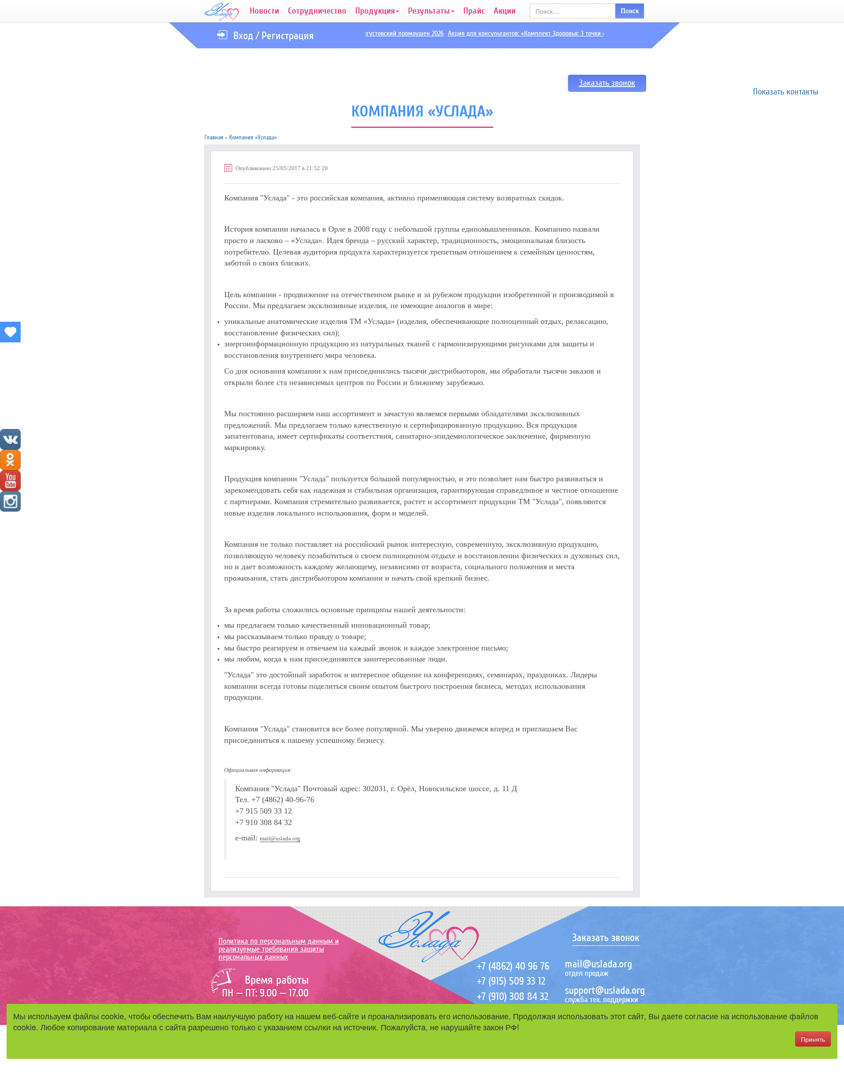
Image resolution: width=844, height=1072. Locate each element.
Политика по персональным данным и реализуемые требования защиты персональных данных (278, 949)
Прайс (474, 11)
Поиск (630, 10)
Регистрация (288, 35)
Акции (505, 11)
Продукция (375, 11)
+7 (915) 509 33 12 (511, 981)
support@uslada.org (605, 990)
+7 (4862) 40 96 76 (513, 966)
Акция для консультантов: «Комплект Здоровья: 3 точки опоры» (524, 33)
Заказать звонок (607, 83)
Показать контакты (786, 92)
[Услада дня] (10, 332)
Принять (813, 1039)
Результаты (429, 11)
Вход (243, 35)
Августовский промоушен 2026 (390, 33)
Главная (213, 137)
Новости (264, 11)
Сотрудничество (317, 11)
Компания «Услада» (253, 137)
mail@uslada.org (280, 838)
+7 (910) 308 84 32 (512, 996)
